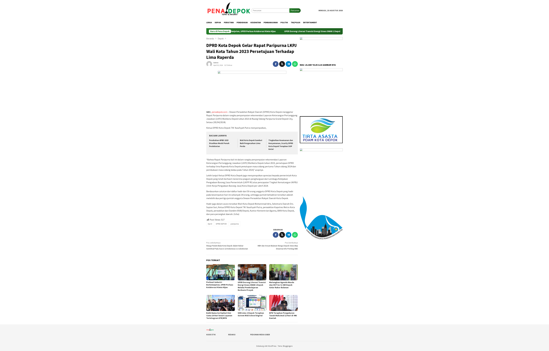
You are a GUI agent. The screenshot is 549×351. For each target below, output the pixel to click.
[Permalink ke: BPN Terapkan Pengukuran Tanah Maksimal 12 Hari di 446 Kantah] (283, 303)
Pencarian (295, 10)
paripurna (235, 224)
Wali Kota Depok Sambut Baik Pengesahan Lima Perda (251, 143)
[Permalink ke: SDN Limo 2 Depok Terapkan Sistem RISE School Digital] (252, 303)
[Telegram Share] (288, 64)
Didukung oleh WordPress (266, 346)
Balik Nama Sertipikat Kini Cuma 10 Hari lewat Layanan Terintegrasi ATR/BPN (219, 315)
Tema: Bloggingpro (285, 346)
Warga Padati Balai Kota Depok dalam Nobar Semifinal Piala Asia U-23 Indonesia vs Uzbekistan (227, 245)
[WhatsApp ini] (295, 64)
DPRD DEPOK (221, 224)
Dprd (210, 224)
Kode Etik (211, 334)
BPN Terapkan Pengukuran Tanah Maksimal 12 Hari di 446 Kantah (283, 315)
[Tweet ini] (282, 64)
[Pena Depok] (228, 10)
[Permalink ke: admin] (209, 63)
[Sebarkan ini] (276, 64)
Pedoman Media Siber (260, 334)
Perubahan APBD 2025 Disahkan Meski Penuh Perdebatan (219, 143)
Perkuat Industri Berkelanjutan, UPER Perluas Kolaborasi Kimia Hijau (219, 285)
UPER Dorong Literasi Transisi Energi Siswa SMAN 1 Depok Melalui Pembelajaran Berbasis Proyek (317, 31)
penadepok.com (219, 111)
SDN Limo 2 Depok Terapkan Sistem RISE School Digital (251, 314)
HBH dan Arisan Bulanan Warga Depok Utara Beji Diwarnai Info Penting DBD (278, 245)
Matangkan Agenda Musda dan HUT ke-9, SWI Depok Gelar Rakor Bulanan (281, 285)
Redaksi (231, 334)
